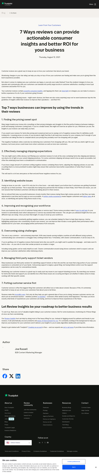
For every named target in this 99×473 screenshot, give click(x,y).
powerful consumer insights (33, 91)
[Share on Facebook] (5, 376)
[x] (45, 442)
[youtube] (48, 442)
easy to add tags (82, 210)
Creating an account (35, 327)
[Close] (96, 467)
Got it (73, 467)
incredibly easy (20, 294)
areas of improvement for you (47, 321)
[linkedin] (40, 442)
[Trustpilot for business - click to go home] (7, 4)
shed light (65, 91)
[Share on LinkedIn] (18, 376)
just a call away (68, 327)
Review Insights (10, 318)
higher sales (87, 196)
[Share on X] (11, 376)
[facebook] (42, 442)
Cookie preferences (73, 461)
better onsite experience (52, 196)
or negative (42, 297)
